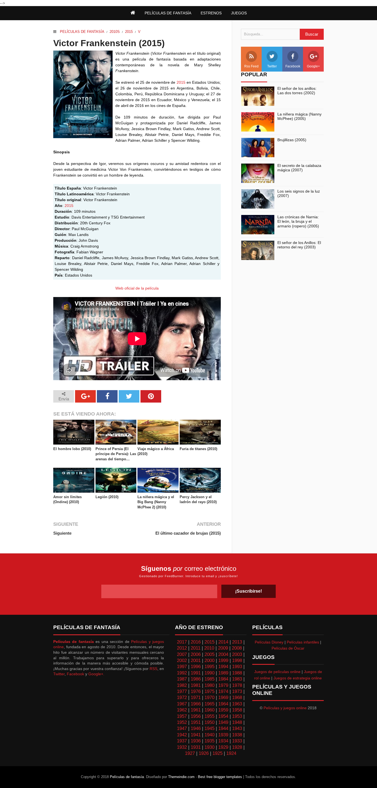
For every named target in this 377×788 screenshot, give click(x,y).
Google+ (313, 66)
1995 (209, 666)
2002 (182, 660)
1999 (223, 660)
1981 (196, 685)
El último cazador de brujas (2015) (188, 533)
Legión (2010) (106, 497)
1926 (204, 753)
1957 (182, 716)
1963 (237, 703)
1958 (237, 710)
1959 (223, 710)
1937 (182, 741)
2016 (196, 642)
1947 (182, 728)
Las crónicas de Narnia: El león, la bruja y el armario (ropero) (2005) (298, 221)
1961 (196, 710)
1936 (196, 741)
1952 (182, 722)
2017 (182, 642)
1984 (223, 679)
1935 (209, 741)
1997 (182, 666)
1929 (223, 747)
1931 (196, 747)
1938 (237, 734)
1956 (196, 716)
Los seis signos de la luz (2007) (298, 193)
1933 (237, 741)
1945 (209, 728)
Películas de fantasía (82, 32)
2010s (115, 32)
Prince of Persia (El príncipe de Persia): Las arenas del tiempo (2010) (115, 454)
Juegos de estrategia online (298, 678)
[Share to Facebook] (107, 396)
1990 (209, 673)
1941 (196, 734)
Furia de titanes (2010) (198, 449)
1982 (182, 685)
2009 (223, 648)
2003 (237, 654)
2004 (223, 654)
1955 (209, 716)
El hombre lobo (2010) (72, 449)
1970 (209, 697)
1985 (209, 679)
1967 (182, 703)
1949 (223, 722)
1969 (223, 697)
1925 (217, 753)
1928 (237, 747)
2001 (196, 660)
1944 (223, 728)
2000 (209, 660)
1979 (223, 685)
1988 (237, 673)
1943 (237, 728)
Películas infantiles (303, 642)
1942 (182, 734)
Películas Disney (269, 642)
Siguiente (62, 533)
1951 (196, 722)
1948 (237, 722)
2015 (129, 32)
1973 (237, 691)
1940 (209, 734)
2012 (182, 648)
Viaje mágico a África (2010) (155, 451)
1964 (223, 703)
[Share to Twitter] (129, 396)
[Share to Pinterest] (150, 396)
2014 (223, 642)
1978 (237, 685)
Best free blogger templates (220, 777)
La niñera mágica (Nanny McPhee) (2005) (299, 116)
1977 (182, 691)
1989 (223, 673)
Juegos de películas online (277, 671)
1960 (209, 710)
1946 (196, 728)
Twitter (272, 66)
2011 (195, 648)
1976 (196, 691)
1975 (209, 691)
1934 (223, 741)
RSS (153, 668)
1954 (223, 716)
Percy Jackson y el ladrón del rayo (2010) (198, 499)
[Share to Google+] (85, 396)
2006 (196, 654)
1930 (209, 747)
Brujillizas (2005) (291, 140)
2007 (182, 654)
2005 (209, 654)
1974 (223, 691)
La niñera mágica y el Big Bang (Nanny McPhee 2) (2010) (155, 502)
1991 (196, 673)
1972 (182, 697)
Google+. (96, 674)
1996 (196, 666)
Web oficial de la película (137, 288)
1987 (182, 679)
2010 (209, 648)
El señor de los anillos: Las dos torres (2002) (297, 90)
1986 (196, 679)
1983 (237, 679)
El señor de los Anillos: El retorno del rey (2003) (299, 244)
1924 (231, 753)
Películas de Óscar (288, 648)
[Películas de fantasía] (132, 13)
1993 (237, 666)
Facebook (292, 66)
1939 (223, 734)
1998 (237, 660)
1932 (182, 747)
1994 (223, 666)
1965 (209, 703)
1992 (182, 673)
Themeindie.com (181, 777)
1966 (196, 703)
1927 (190, 753)
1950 (209, 722)
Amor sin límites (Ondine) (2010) (67, 499)
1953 (237, 716)
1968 (237, 697)
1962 (182, 710)
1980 (209, 685)
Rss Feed (251, 66)
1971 (196, 697)
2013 (237, 642)
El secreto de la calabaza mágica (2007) (299, 167)
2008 (237, 648)
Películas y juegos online (285, 708)
